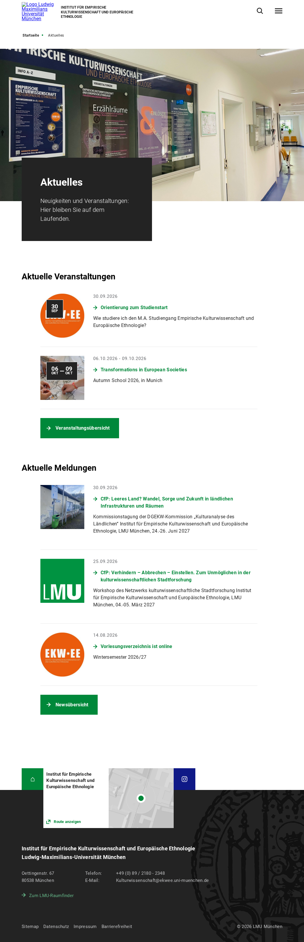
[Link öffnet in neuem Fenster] (108, 798)
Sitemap (30, 926)
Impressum (85, 926)
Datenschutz (56, 926)
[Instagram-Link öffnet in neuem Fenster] (184, 779)
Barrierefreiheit (117, 926)
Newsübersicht (72, 705)
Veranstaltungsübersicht (83, 428)
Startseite (31, 35)
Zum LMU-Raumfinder (51, 895)
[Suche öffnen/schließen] (260, 11)
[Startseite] (32, 779)
